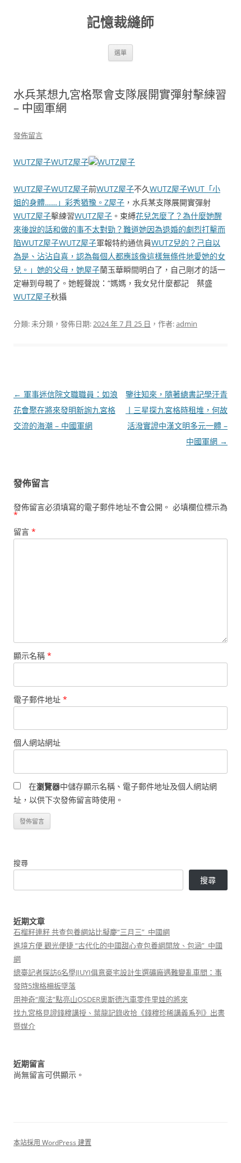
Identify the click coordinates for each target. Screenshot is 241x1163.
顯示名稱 (32, 655)
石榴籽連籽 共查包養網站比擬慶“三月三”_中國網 (91, 932)
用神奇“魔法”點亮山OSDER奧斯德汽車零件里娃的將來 (100, 999)
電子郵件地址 (40, 699)
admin (186, 324)
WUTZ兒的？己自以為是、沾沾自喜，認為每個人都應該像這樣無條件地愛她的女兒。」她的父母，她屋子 (119, 256)
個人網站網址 (37, 742)
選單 (120, 52)
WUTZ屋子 (32, 162)
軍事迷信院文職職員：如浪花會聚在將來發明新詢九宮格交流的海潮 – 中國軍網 (65, 410)
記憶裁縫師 (120, 22)
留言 (24, 531)
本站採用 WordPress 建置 (52, 1142)
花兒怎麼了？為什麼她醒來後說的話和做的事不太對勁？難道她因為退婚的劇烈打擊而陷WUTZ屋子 (119, 229)
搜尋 (20, 863)
